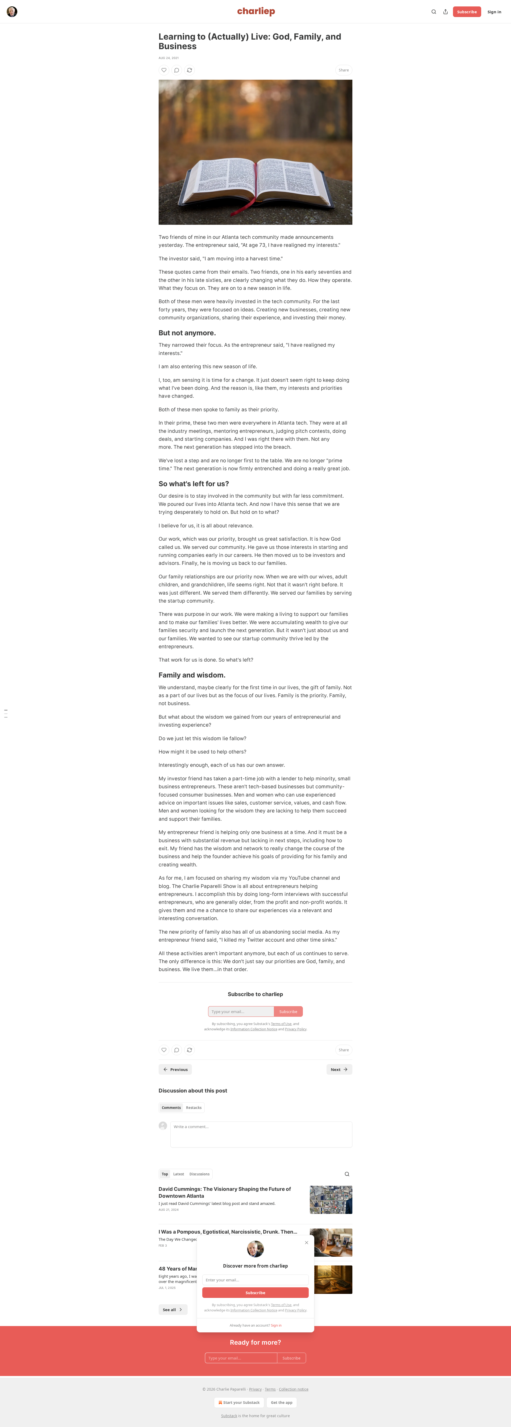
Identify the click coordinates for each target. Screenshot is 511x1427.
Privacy (255, 1389)
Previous (179, 1069)
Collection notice (293, 1389)
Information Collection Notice (253, 1310)
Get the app (281, 1402)
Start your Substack (241, 1402)
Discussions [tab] (199, 1174)
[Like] (164, 70)
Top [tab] (165, 1174)
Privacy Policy (295, 1310)
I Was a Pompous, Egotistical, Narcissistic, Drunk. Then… (228, 1232)
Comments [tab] (171, 1107)
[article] (255, 1203)
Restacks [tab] (193, 1107)
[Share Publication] (445, 11)
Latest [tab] (178, 1174)
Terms (270, 1389)
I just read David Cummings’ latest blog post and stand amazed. (217, 1203)
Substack (229, 1415)
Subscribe (467, 11)
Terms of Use (281, 1304)
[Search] (433, 11)
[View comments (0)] (176, 70)
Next (336, 1069)
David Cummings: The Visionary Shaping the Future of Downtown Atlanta (225, 1192)
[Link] (151, 333)
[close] (306, 1242)
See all (169, 1309)
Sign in (494, 11)
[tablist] (182, 1107)
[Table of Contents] (6, 714)
